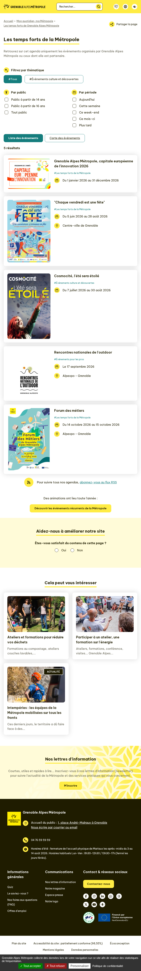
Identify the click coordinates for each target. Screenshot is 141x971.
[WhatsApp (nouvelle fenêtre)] (110, 896)
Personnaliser (79, 966)
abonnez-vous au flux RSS (98, 482)
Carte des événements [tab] (65, 138)
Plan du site (19, 943)
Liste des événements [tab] (23, 138)
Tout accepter (32, 966)
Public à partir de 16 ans (28, 106)
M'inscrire (70, 785)
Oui (63, 550)
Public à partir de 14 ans (28, 99)
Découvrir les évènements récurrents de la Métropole (70, 508)
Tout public (19, 112)
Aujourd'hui (87, 99)
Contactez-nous (98, 884)
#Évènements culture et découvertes (54, 79)
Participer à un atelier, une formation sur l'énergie (97, 639)
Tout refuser (57, 966)
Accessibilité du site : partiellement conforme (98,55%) (68, 943)
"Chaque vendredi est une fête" (79, 202)
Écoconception (119, 943)
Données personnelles (84, 950)
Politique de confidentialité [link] (107, 966)
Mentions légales (53, 950)
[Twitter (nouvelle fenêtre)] (86, 904)
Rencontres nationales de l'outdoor (83, 352)
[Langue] (125, 6)
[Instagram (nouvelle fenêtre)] (94, 896)
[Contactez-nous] (116, 6)
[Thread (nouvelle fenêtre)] (119, 896)
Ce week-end (89, 112)
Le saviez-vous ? (17, 893)
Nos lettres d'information (60, 882)
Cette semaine (89, 106)
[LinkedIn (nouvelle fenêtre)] (102, 896)
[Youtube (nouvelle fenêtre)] (94, 904)
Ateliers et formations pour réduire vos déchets (35, 639)
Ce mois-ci (87, 119)
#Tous (12, 79)
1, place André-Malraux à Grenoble (82, 822)
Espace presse (54, 895)
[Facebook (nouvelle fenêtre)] (86, 896)
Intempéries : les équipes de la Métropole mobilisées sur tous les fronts (34, 713)
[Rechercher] (98, 6)
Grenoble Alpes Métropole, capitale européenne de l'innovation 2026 (93, 163)
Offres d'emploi (16, 911)
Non (80, 550)
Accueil (8, 21)
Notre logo (51, 901)
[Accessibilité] (134, 6)
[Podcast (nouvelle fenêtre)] (102, 904)
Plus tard (85, 125)
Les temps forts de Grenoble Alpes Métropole (31, 25)
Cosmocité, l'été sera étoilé (76, 276)
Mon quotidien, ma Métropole (35, 21)
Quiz (10, 887)
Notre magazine (55, 888)
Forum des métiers (69, 410)
